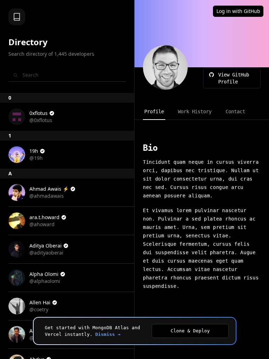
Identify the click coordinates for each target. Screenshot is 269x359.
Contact (235, 111)
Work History (195, 111)
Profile (154, 111)
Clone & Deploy (190, 330)
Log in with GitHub (238, 11)
